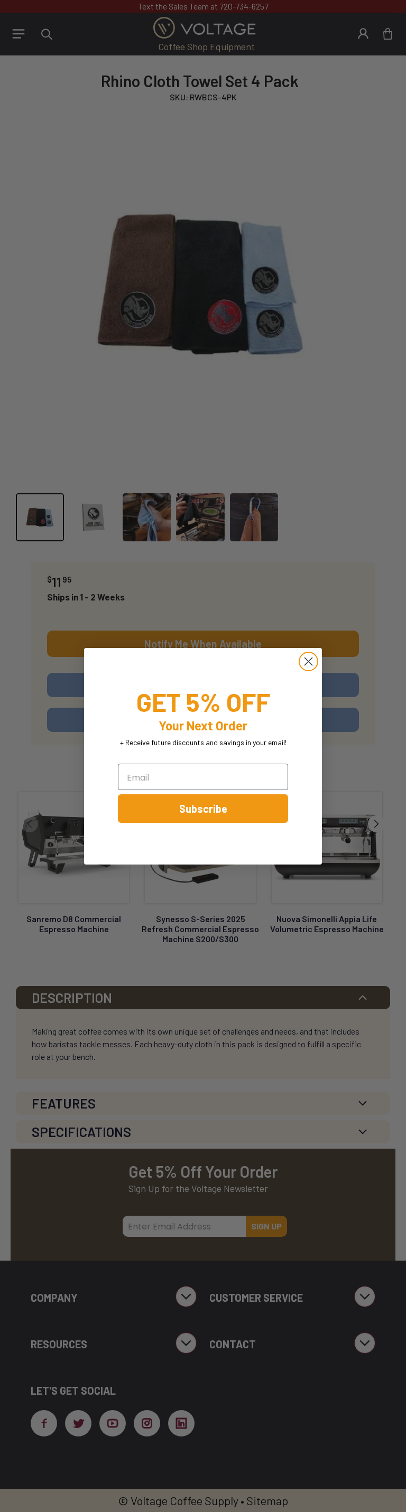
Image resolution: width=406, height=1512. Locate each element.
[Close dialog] (308, 661)
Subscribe (203, 808)
